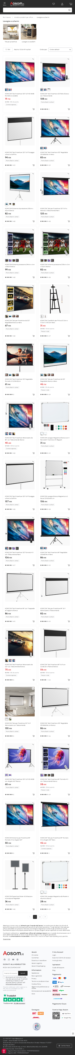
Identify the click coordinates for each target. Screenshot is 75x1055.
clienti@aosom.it (17, 1038)
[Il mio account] (62, 4)
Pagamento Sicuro (59, 1004)
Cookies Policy (36, 984)
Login (54, 955)
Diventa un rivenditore (39, 960)
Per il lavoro (7, 17)
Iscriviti (23, 973)
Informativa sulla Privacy (14, 984)
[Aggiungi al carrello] (34, 109)
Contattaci (35, 958)
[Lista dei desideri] (53, 4)
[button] (4, 1051)
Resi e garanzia (37, 976)
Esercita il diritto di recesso (61, 958)
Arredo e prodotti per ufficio (23, 17)
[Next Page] (45, 917)
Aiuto (33, 994)
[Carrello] (71, 4)
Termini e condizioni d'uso (40, 981)
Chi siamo (35, 955)
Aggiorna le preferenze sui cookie (40, 987)
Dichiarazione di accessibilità (41, 991)
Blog (53, 970)
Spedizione (35, 973)
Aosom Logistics (37, 963)
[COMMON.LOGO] (17, 4)
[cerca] (69, 10)
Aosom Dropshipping (38, 966)
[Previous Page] (30, 917)
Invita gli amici (57, 960)
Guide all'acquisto (58, 967)
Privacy (34, 978)
